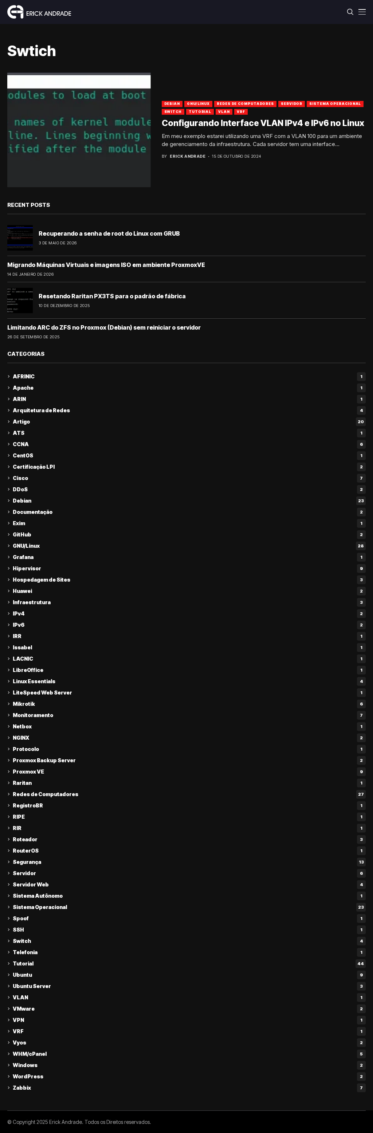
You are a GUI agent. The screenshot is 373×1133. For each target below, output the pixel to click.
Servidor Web (188, 884)
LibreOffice (187, 670)
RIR (187, 828)
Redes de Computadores (245, 104)
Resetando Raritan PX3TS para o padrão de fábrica (112, 296)
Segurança (188, 862)
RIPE (187, 817)
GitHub (188, 534)
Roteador (188, 839)
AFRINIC (187, 376)
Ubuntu (188, 975)
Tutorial (200, 112)
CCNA (188, 444)
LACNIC (187, 659)
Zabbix (188, 1088)
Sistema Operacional (335, 104)
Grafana (187, 557)
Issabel (187, 647)
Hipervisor (188, 568)
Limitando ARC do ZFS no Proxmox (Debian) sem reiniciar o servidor (104, 327)
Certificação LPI (188, 467)
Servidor (291, 104)
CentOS (187, 455)
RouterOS (187, 850)
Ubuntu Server (188, 986)
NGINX (188, 738)
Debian (172, 104)
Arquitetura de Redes (188, 410)
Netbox (187, 726)
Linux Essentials (188, 681)
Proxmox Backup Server (188, 760)
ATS (187, 433)
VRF (241, 112)
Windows (188, 1065)
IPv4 (188, 613)
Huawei (188, 591)
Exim (187, 523)
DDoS (188, 489)
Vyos (188, 1042)
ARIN (187, 399)
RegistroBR (187, 805)
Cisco (188, 478)
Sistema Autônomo (187, 896)
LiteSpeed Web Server (187, 692)
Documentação (188, 512)
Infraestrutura (188, 602)
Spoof (187, 918)
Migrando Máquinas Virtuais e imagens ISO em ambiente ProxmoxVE (106, 264)
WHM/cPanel (188, 1054)
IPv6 (188, 625)
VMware (188, 1009)
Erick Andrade (187, 156)
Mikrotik (188, 704)
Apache (187, 388)
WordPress (188, 1076)
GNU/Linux (198, 104)
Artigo (188, 421)
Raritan (187, 783)
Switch (173, 112)
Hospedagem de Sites (188, 580)
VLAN (224, 112)
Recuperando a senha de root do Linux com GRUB (109, 233)
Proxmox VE (188, 771)
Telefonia (187, 952)
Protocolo (187, 749)
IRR (187, 636)
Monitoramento (188, 715)
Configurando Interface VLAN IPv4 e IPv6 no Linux (263, 123)
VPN (187, 1020)
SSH (187, 930)
